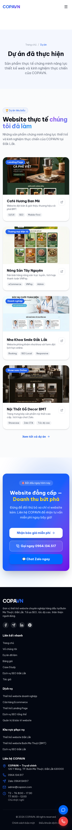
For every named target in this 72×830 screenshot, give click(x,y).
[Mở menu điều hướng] (66, 6)
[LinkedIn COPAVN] (22, 625)
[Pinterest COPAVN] (30, 625)
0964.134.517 (16, 775)
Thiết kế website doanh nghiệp (20, 696)
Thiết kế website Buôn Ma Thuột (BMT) (24, 743)
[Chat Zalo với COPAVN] (63, 810)
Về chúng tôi (10, 649)
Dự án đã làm (10, 655)
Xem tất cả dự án (34, 436)
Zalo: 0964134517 (18, 781)
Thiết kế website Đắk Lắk (17, 737)
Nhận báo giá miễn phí (33, 533)
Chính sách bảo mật (23, 822)
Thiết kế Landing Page (15, 708)
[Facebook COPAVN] (6, 625)
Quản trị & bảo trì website (17, 720)
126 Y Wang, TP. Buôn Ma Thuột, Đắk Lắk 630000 (36, 768)
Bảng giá (8, 661)
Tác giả (7, 679)
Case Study (9, 667)
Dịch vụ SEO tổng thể (15, 714)
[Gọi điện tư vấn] (63, 821)
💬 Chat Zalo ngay (36, 559)
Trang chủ (31, 44)
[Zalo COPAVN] (14, 625)
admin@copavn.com (20, 787)
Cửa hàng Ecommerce (15, 702)
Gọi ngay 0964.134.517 (38, 546)
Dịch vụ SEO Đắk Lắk (14, 673)
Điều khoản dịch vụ (49, 822)
